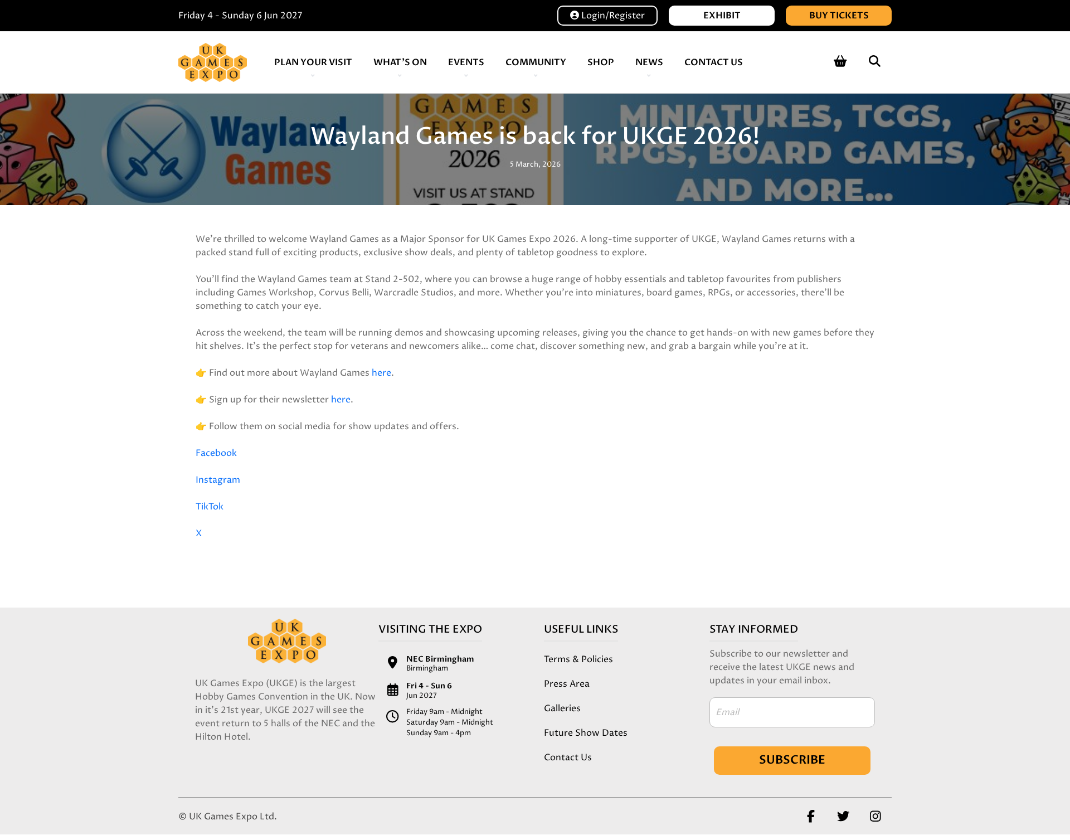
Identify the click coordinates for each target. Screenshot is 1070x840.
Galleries (562, 708)
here (381, 373)
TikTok (209, 507)
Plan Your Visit (313, 62)
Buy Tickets (839, 15)
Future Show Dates (586, 733)
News (649, 62)
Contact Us (713, 62)
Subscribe (792, 760)
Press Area (567, 684)
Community (535, 62)
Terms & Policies (578, 659)
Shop (600, 62)
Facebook (216, 453)
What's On (400, 62)
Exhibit (722, 15)
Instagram (218, 480)
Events (466, 62)
